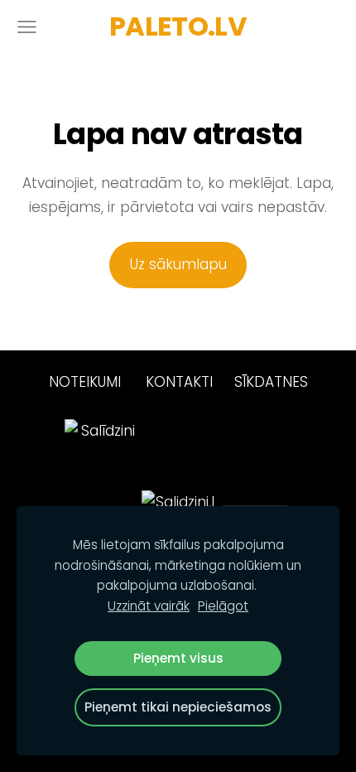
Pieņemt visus (178, 658)
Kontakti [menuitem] (179, 382)
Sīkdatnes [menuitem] (271, 382)
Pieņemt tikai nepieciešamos (178, 707)
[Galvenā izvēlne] (27, 27)
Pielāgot (223, 606)
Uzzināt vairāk (149, 606)
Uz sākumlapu (178, 264)
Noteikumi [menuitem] (85, 382)
